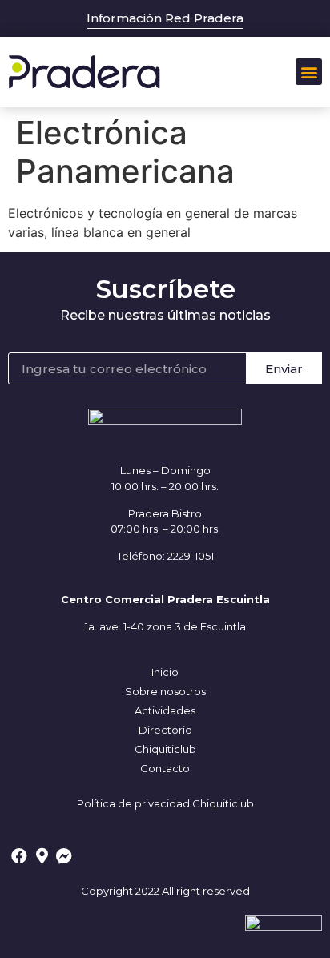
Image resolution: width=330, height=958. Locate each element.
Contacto (165, 768)
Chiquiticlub (165, 749)
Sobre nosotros (165, 691)
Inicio (165, 672)
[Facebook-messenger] (64, 856)
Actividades (165, 710)
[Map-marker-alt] (41, 856)
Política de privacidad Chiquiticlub (165, 803)
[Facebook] (19, 856)
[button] (309, 71)
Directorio (165, 729)
